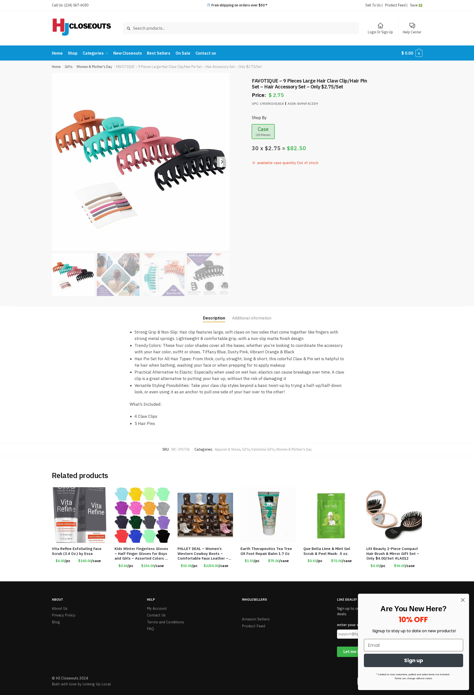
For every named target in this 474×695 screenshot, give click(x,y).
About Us (59, 608)
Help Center (412, 32)
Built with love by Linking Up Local (81, 684)
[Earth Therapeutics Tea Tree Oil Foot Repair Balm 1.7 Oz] (268, 515)
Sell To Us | (374, 5)
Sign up (413, 660)
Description (214, 318)
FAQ (150, 628)
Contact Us (156, 615)
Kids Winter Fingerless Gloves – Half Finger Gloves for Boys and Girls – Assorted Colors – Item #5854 (141, 553)
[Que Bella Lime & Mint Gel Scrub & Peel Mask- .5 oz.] (331, 515)
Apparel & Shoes (227, 449)
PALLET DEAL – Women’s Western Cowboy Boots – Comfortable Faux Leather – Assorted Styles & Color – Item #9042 (203, 553)
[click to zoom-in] (141, 162)
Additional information (251, 318)
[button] (222, 162)
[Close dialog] (462, 600)
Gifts (69, 66)
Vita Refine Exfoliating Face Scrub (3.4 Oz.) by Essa (76, 551)
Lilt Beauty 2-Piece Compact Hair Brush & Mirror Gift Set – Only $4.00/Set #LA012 (392, 553)
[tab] (214, 314)
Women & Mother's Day (94, 66)
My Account (157, 608)
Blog (56, 622)
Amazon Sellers (256, 619)
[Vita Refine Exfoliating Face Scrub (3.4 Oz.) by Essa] (79, 515)
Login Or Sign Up (380, 32)
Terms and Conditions (165, 622)
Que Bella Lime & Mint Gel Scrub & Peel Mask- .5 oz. (326, 551)
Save (414, 5)
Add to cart (268, 575)
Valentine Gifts (263, 449)
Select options (79, 575)
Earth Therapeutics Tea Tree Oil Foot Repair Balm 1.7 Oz (266, 551)
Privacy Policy (63, 615)
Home (56, 66)
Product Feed (253, 626)
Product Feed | (396, 5)
